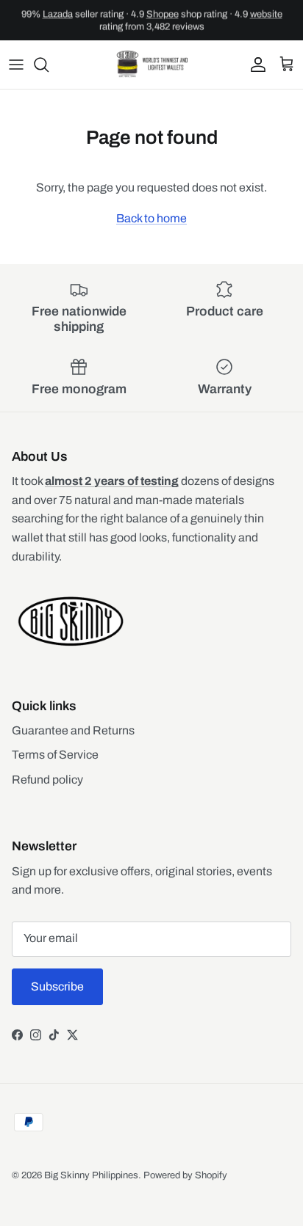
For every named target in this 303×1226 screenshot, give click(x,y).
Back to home (151, 218)
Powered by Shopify (185, 1175)
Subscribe (57, 986)
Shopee (162, 14)
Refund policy (47, 779)
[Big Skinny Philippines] (151, 64)
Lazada (58, 14)
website (266, 14)
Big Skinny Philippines (91, 1175)
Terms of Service (55, 754)
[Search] (48, 64)
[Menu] (16, 64)
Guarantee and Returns (73, 730)
